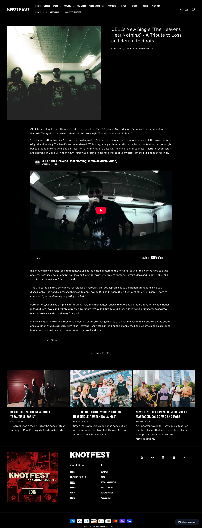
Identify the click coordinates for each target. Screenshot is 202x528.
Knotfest (95, 526)
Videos (73, 493)
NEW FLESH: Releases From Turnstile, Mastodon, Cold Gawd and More (162, 414)
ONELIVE (114, 526)
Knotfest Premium (78, 477)
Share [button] (54, 340)
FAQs (103, 477)
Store (72, 498)
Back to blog (102, 353)
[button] (57, 6)
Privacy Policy (107, 487)
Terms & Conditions (109, 482)
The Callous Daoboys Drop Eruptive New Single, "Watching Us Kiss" (98, 414)
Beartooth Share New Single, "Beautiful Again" (31, 414)
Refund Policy (107, 493)
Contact (104, 472)
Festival (74, 487)
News (72, 482)
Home (72, 472)
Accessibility (107, 498)
